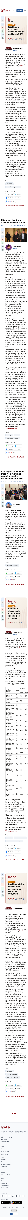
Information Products (6, 1174)
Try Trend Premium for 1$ (15, 206)
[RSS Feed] (23, 1196)
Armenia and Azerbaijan (13, 438)
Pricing (3, 1172)
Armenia (17, 435)
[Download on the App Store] (6, 1202)
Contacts (3, 1161)
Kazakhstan (9, 183)
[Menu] (25, 10)
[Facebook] (6, 1196)
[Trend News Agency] (5, 1127)
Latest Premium (5, 1151)
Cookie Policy (4, 1187)
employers (19, 841)
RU (17, 1213)
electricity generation (12, 1074)
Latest (2, 1148)
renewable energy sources (13, 187)
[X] (9, 1196)
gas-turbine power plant (12, 1077)
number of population (20, 837)
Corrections (4, 1166)
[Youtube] (13, 1196)
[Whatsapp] (2, 1196)
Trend (21, 66)
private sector (10, 841)
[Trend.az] (5, 10)
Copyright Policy (5, 1185)
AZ (14, 1213)
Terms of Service (5, 1181)
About (2, 1157)
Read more (15, 50)
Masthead (3, 1159)
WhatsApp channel (11, 428)
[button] (2, 17)
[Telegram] (16, 1196)
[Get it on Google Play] (17, 1202)
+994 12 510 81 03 (5, 1139)
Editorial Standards (5, 1164)
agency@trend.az (5, 1141)
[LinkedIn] (19, 1196)
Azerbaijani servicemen (12, 565)
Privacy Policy (4, 1183)
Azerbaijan (9, 435)
